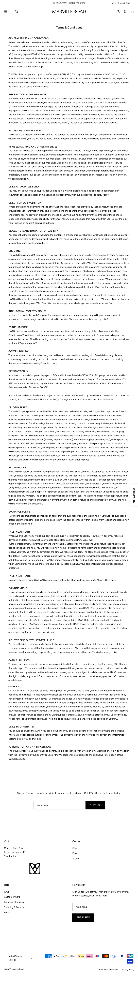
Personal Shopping (14, 902)
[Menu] (7, 11)
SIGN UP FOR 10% (78, 3)
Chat (74, 848)
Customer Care (12, 896)
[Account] (117, 11)
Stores (75, 858)
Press (7, 912)
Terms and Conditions (108, 969)
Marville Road (18, 969)
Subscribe (95, 805)
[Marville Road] (69, 11)
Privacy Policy (128, 969)
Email (75, 853)
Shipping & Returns (14, 907)
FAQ (6, 891)
